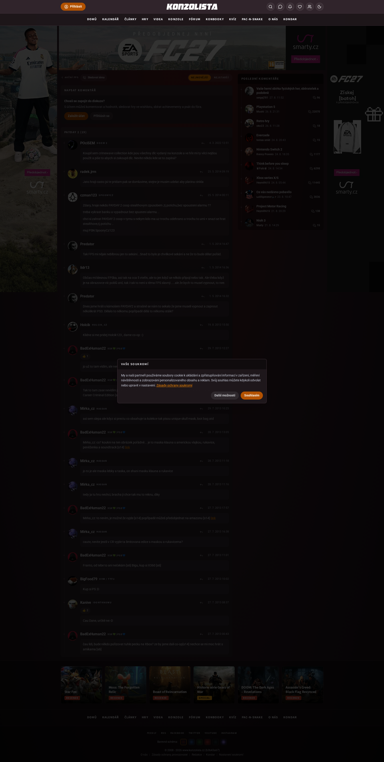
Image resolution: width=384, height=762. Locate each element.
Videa (158, 19)
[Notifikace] (290, 7)
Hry (145, 19)
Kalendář (110, 19)
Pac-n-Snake (252, 19)
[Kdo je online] (310, 7)
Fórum (194, 19)
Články (130, 19)
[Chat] (280, 7)
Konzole (176, 19)
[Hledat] (271, 7)
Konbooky (215, 19)
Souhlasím (251, 395)
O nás (273, 19)
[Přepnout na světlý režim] (320, 7)
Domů (92, 19)
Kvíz (232, 19)
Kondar (290, 19)
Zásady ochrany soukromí (174, 385)
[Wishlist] (300, 7)
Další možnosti (224, 395)
